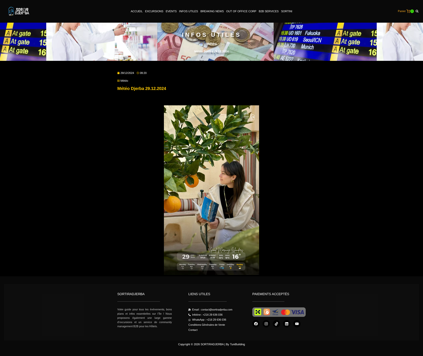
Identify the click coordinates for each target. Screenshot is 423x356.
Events (171, 11)
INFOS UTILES (211, 34)
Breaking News (212, 11)
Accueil (137, 11)
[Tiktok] (276, 323)
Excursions (154, 11)
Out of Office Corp (241, 11)
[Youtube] (297, 323)
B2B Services (269, 11)
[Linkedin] (286, 323)
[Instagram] (266, 323)
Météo (124, 80)
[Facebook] (256, 323)
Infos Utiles (188, 11)
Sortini (286, 11)
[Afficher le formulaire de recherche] (418, 11)
